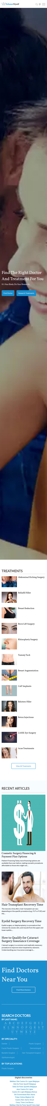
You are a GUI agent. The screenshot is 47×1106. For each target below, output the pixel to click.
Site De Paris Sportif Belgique (24, 1084)
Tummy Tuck (24, 655)
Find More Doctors (23, 990)
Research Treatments (26, 293)
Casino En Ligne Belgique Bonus (24, 1092)
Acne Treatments (26, 748)
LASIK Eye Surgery (27, 732)
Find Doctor (8, 293)
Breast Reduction (26, 608)
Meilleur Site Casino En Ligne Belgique (24, 1081)
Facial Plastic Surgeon (10, 1048)
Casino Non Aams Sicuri (24, 1100)
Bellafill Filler (24, 592)
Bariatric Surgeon (8, 1053)
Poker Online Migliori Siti (24, 1097)
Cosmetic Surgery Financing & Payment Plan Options (19, 855)
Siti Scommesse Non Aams (24, 1095)
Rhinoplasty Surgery (28, 639)
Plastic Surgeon (35, 1044)
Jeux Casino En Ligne (24, 1089)
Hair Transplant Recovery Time (22, 905)
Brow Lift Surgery (26, 624)
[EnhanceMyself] (10, 5)
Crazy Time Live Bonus (24, 1102)
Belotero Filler (24, 701)
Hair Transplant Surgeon (31, 1053)
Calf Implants (24, 686)
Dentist (4, 1044)
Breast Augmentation (28, 670)
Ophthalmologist (8, 1057)
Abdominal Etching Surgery (31, 577)
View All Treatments (23, 766)
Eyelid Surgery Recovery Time (21, 921)
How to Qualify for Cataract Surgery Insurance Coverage (20, 939)
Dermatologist (35, 1048)
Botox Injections (26, 717)
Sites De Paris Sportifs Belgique (24, 1087)
